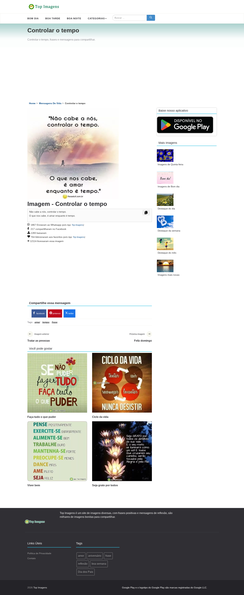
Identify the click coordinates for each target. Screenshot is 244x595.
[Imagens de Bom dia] (165, 177)
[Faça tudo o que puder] (57, 383)
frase (108, 555)
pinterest (56, 313)
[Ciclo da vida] (122, 383)
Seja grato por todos (105, 485)
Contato (31, 558)
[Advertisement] (122, 72)
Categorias (96, 18)
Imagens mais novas (168, 275)
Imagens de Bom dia (168, 186)
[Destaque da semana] (165, 222)
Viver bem (33, 485)
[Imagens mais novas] (165, 266)
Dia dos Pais (85, 571)
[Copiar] (146, 212)
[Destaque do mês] (165, 244)
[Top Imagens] (44, 6)
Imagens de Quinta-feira (170, 164)
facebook (40, 313)
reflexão (82, 563)
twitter (71, 313)
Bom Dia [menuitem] (33, 18)
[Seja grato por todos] (122, 451)
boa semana (99, 563)
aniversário (94, 555)
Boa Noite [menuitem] (74, 18)
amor (81, 555)
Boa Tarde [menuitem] (52, 18)
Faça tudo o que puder (41, 416)
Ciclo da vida (100, 416)
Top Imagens (77, 225)
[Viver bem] (57, 451)
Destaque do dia (166, 208)
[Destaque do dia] (165, 199)
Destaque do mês (167, 252)
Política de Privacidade (39, 553)
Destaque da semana (169, 230)
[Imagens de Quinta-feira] (165, 155)
